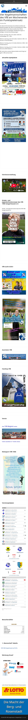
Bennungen (7, 538)
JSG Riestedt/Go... (8, 580)
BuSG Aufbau (14, 583)
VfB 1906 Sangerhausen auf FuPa (6, 609)
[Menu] (26, 6)
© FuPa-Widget (23, 607)
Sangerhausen (7, 510)
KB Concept (23, 717)
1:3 (24, 535)
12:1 (25, 516)
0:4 (25, 522)
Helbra (6, 529)
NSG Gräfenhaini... (8, 535)
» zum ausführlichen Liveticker (14, 558)
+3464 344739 (8, 2)
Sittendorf (13, 517)
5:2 (25, 510)
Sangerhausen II (14, 510)
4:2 (25, 519)
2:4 (25, 528)
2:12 (25, 532)
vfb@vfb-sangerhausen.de (18, 2)
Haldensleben (20, 569)
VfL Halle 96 (13, 520)
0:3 (24, 525)
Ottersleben (7, 592)
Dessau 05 (13, 523)
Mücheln (8, 552)
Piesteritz (12, 589)
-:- (25, 513)
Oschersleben (7, 526)
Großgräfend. (13, 513)
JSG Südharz (7, 586)
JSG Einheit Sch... (8, 532)
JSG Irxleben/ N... (8, 602)
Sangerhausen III (15, 532)
